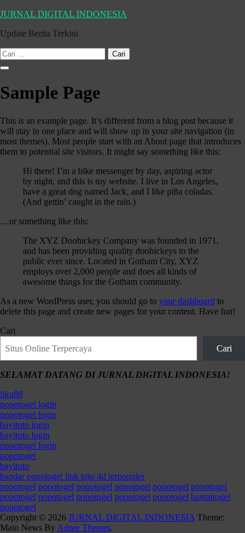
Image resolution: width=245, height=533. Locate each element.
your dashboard (187, 301)
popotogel (18, 456)
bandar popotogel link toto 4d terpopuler (72, 476)
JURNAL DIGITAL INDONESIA (63, 14)
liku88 (11, 394)
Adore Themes (84, 527)
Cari (7, 331)
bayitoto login (25, 425)
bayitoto (14, 466)
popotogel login (28, 404)
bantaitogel (210, 497)
